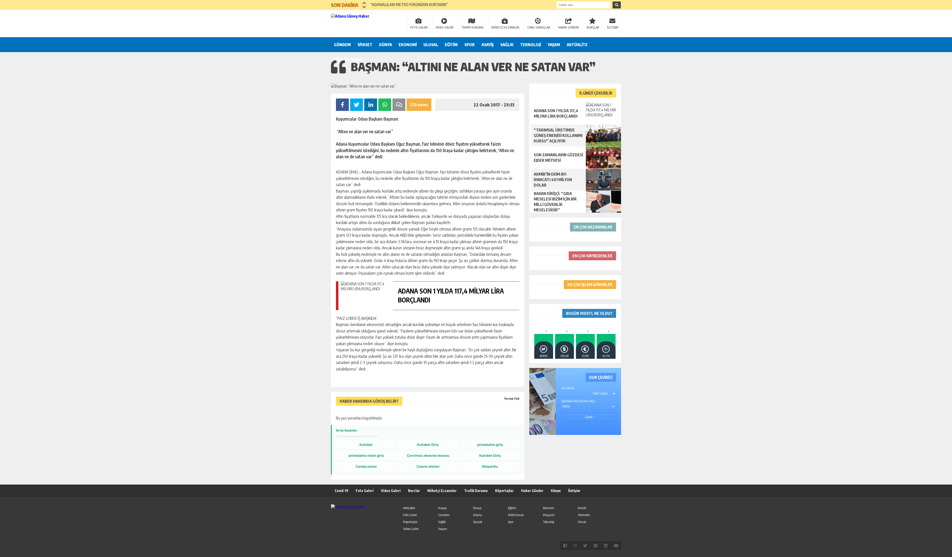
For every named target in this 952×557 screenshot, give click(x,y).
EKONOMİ (408, 44)
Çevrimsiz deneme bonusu (428, 456)
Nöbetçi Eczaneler (442, 491)
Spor (510, 522)
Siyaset (477, 522)
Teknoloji (548, 522)
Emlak (582, 508)
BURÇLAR (593, 27)
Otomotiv (584, 515)
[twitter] (585, 546)
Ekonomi (548, 508)
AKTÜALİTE (577, 44)
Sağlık (442, 522)
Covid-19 (341, 491)
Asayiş (442, 508)
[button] (364, 3)
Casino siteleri (428, 466)
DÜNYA (385, 44)
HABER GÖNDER (568, 27)
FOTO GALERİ (419, 27)
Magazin (549, 515)
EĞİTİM (451, 44)
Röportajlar (504, 491)
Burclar (414, 491)
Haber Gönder (532, 491)
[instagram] (574, 546)
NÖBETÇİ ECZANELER (505, 27)
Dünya (477, 508)
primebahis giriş (490, 445)
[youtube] (616, 546)
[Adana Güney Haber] (363, 23)
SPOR (469, 44)
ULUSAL (430, 44)
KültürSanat (516, 515)
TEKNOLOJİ (530, 44)
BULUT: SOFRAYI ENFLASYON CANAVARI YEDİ (407, 4)
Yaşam (442, 529)
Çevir (589, 417)
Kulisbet (366, 445)
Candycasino (366, 466)
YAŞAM (554, 44)
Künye (556, 491)
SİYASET (364, 44)
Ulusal (582, 522)
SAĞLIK (506, 44)
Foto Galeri (365, 491)
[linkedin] (605, 546)
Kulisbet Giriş (428, 445)
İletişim (574, 491)
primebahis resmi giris (366, 456)
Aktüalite (409, 508)
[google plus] (595, 546)
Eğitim (512, 508)
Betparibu (490, 466)
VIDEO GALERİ (444, 27)
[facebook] (565, 546)
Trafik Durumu (476, 491)
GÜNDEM (342, 44)
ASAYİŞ (487, 44)
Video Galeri (391, 491)
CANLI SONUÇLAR (538, 27)
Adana (477, 515)
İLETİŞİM (612, 27)
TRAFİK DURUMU (472, 27)
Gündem (443, 515)
